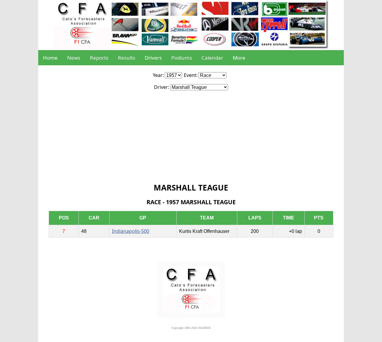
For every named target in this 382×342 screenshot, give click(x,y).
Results (126, 57)
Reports (99, 57)
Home (50, 57)
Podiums (181, 57)
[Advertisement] (191, 135)
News (73, 57)
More (239, 57)
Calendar (212, 57)
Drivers (153, 57)
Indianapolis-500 (130, 231)
